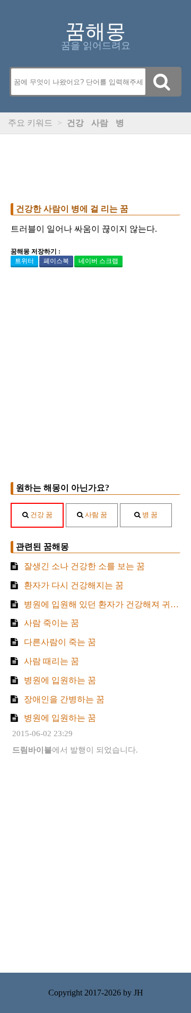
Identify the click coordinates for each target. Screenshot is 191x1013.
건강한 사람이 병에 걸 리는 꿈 (72, 208)
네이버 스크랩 (98, 261)
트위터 (24, 261)
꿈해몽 (95, 31)
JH (138, 992)
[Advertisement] (95, 166)
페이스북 (56, 261)
